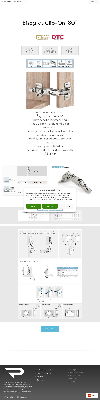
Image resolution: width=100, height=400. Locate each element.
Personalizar (66, 206)
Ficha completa (50, 329)
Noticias (40, 377)
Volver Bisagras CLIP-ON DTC (50, 50)
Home (2, 1)
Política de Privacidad (75, 373)
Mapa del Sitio (73, 381)
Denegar (50, 206)
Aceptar (33, 206)
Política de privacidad (56, 210)
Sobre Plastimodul (44, 373)
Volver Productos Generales (30, 50)
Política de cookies (42, 210)
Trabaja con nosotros (45, 370)
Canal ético (71, 378)
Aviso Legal (71, 370)
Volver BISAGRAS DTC (70, 50)
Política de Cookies (74, 375)
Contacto (40, 380)
